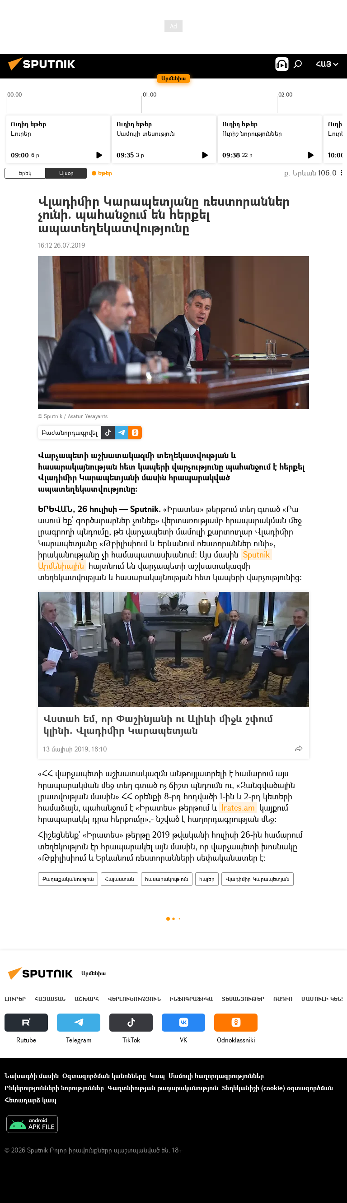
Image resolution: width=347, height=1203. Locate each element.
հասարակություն (166, 879)
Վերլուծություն (134, 999)
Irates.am (238, 807)
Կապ (157, 1075)
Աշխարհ (87, 999)
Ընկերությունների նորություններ (54, 1087)
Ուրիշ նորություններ (252, 133)
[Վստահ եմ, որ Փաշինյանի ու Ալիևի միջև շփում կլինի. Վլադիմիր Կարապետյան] (173, 649)
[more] (299, 748)
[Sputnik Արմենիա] (44, 71)
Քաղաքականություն (68, 879)
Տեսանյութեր (243, 999)
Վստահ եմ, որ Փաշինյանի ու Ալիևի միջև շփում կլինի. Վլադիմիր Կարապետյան (158, 724)
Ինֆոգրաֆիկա (191, 999)
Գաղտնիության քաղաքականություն (163, 1087)
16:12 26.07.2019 (61, 245)
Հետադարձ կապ (30, 1100)
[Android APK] (32, 1125)
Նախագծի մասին (32, 1075)
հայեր (207, 879)
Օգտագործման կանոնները (104, 1075)
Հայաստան (119, 879)
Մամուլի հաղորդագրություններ (216, 1075)
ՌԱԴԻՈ (282, 999)
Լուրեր (21, 133)
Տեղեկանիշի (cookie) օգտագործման (277, 1087)
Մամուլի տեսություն (146, 133)
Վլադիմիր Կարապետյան (257, 879)
